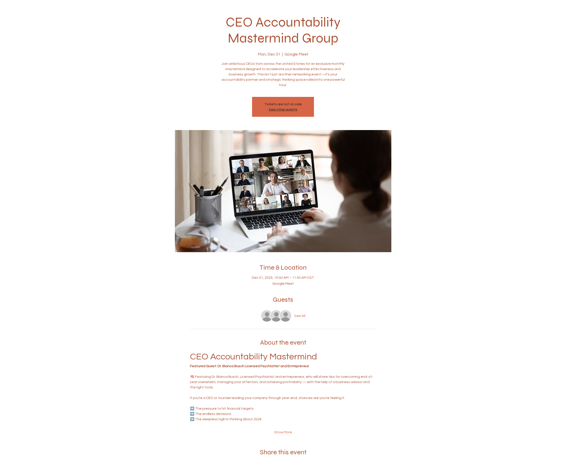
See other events (283, 109)
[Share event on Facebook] (272, 464)
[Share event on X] (283, 464)
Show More (283, 432)
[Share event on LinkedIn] (294, 464)
